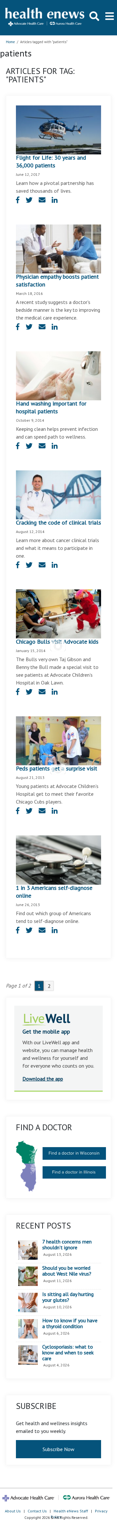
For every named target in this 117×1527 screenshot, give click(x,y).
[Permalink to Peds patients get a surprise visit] (58, 740)
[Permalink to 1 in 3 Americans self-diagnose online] (58, 859)
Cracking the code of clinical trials (58, 522)
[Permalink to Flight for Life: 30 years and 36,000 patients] (58, 129)
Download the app (42, 1078)
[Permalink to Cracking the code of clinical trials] (58, 494)
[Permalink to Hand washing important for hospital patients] (58, 375)
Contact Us (37, 1511)
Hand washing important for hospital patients (51, 407)
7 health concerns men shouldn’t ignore (67, 1244)
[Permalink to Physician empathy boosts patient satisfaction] (58, 248)
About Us (13, 1511)
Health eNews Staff (71, 1511)
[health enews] (45, 17)
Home (10, 42)
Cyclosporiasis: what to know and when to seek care (68, 1352)
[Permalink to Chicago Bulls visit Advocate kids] (58, 613)
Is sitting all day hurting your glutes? (68, 1297)
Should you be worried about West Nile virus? (66, 1271)
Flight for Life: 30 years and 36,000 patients (51, 161)
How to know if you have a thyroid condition (70, 1323)
